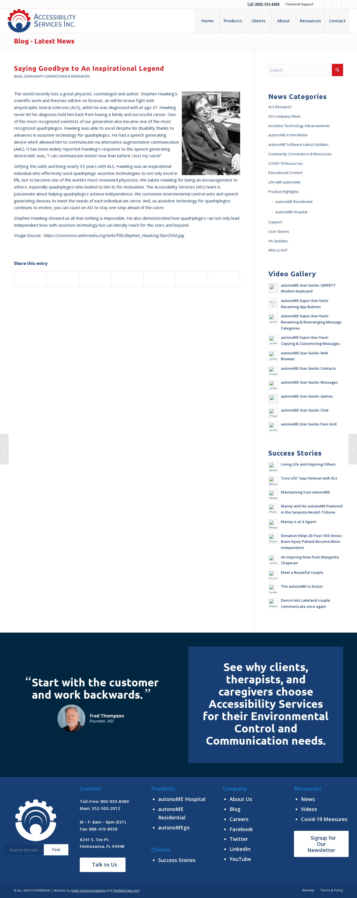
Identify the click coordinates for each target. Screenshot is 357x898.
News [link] (308, 799)
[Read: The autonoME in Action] (273, 589)
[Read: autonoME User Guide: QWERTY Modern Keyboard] (273, 288)
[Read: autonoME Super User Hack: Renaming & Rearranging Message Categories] (273, 319)
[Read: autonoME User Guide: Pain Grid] (273, 427)
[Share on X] (63, 279)
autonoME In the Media (287, 134)
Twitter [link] (239, 839)
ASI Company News (284, 116)
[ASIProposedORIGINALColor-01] (41, 20)
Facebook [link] (241, 829)
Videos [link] (309, 809)
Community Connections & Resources (57, 76)
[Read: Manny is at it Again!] (273, 524)
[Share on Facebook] (30, 279)
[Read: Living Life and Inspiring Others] (273, 467)
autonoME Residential (293, 201)
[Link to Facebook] (320, 4)
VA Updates (278, 240)
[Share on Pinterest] (127, 279)
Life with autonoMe (284, 182)
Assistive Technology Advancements (299, 125)
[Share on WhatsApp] (95, 279)
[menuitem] (297, 4)
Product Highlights (283, 191)
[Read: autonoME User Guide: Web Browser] (273, 356)
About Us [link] (241, 799)
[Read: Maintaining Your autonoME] (273, 495)
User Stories (278, 231)
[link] (324, 819)
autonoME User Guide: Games (307, 396)
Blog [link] (235, 809)
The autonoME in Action (302, 586)
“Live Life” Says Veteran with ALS (309, 478)
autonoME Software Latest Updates (298, 144)
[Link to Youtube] (337, 4)
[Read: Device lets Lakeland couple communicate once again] (273, 603)
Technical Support (299, 4)
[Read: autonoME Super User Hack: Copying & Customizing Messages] (273, 340)
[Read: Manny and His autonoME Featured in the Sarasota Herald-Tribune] (273, 509)
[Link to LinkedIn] (329, 4)
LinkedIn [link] (240, 849)
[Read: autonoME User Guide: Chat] (273, 413)
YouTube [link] (240, 859)
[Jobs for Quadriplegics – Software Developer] (352, 449)
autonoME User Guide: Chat (305, 410)
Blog (18, 76)
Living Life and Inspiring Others (308, 464)
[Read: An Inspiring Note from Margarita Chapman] (273, 560)
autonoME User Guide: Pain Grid (309, 424)
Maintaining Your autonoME (305, 492)
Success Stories (177, 860)
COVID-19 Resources (285, 163)
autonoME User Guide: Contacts (308, 368)
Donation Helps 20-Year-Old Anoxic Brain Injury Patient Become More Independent (311, 541)
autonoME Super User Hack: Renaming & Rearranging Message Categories (311, 321)
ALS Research (279, 106)
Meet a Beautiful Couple (302, 572)
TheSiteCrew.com (126, 890)
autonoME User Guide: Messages (309, 382)
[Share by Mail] (224, 279)
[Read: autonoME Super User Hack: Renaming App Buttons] (273, 303)
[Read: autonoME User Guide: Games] (273, 399)
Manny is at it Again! (298, 521)
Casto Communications (88, 890)
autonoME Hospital (291, 211)
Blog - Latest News (44, 41)
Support (275, 221)
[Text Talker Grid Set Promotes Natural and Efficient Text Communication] (4, 449)
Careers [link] (239, 819)
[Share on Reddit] (192, 279)
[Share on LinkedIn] (160, 279)
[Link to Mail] (345, 4)
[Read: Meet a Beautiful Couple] (273, 575)
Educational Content (285, 172)
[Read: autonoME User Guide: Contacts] (273, 371)
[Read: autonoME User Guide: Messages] (273, 385)
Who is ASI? (278, 250)
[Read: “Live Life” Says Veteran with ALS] (273, 481)
